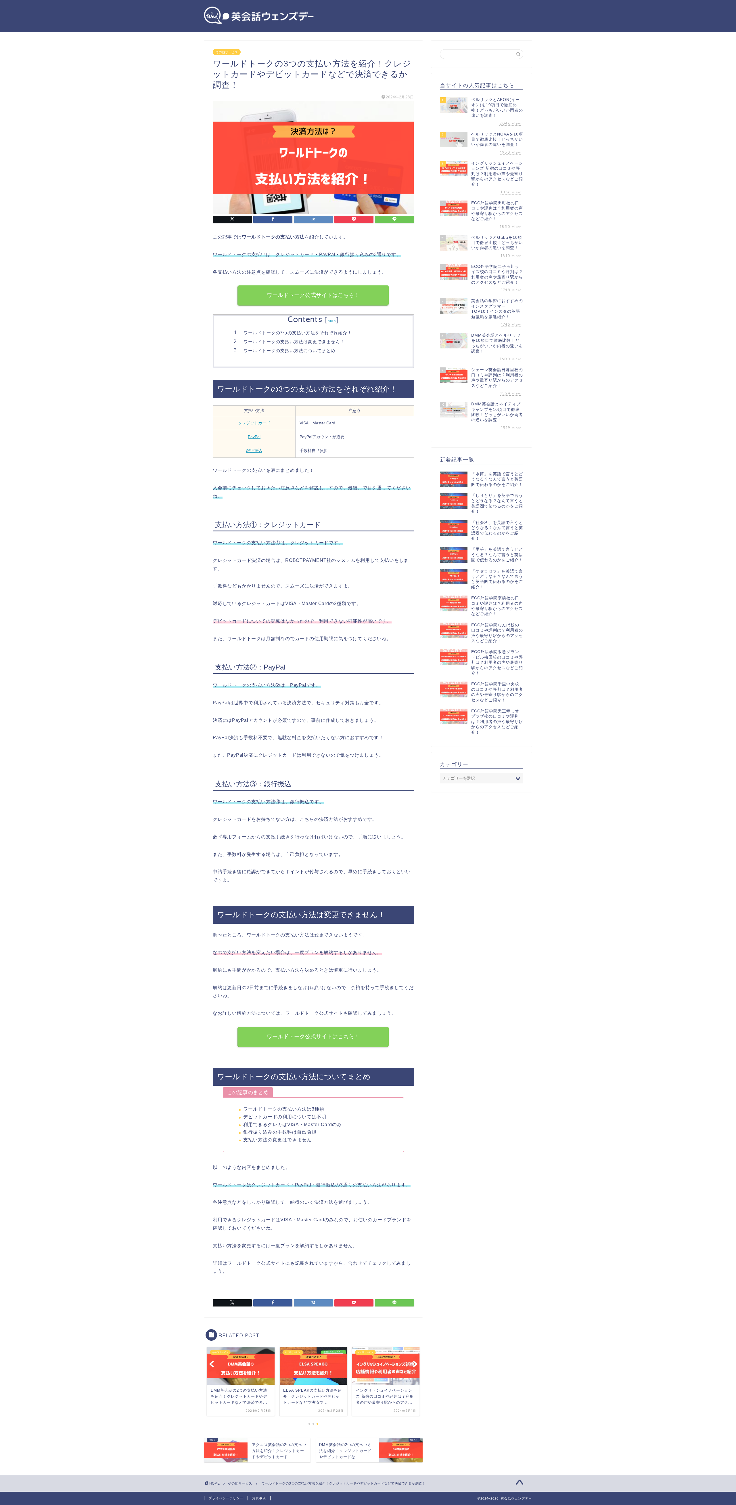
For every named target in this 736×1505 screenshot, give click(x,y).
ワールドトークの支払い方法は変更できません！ (294, 341)
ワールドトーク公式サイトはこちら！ (313, 295)
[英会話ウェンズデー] (258, 24)
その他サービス (227, 52)
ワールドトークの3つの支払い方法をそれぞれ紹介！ (298, 332)
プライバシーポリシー (226, 1498)
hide (332, 320)
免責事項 (259, 1498)
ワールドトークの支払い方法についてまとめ (290, 350)
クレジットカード (254, 423)
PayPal (254, 436)
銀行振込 (254, 450)
